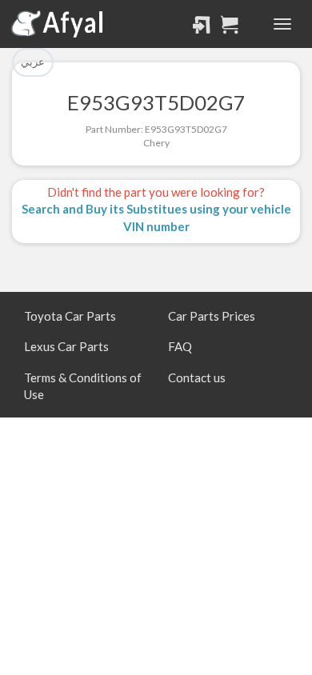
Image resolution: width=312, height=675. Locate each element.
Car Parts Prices (211, 316)
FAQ (180, 346)
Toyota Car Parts (70, 316)
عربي (33, 61)
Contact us (197, 377)
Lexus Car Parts (66, 346)
